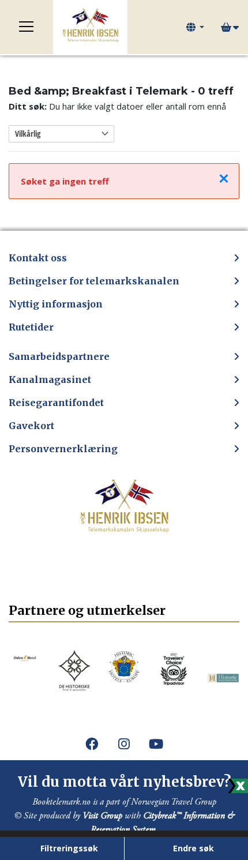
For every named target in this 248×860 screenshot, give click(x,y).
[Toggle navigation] (26, 27)
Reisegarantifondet (56, 402)
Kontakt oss (38, 258)
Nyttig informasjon (56, 304)
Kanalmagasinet (50, 379)
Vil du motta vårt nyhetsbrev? (124, 782)
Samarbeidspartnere (59, 356)
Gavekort (31, 425)
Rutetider (31, 327)
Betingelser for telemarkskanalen (94, 281)
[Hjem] (90, 27)
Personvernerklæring (63, 449)
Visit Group (102, 816)
